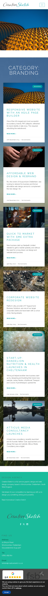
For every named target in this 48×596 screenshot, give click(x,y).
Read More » (11, 134)
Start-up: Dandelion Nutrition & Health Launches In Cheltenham (23, 364)
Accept (6, 592)
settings (18, 588)
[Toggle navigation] (42, 5)
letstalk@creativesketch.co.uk (12, 563)
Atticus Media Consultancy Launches (18, 430)
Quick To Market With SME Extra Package (21, 236)
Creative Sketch (20, 500)
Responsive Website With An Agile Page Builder (23, 112)
